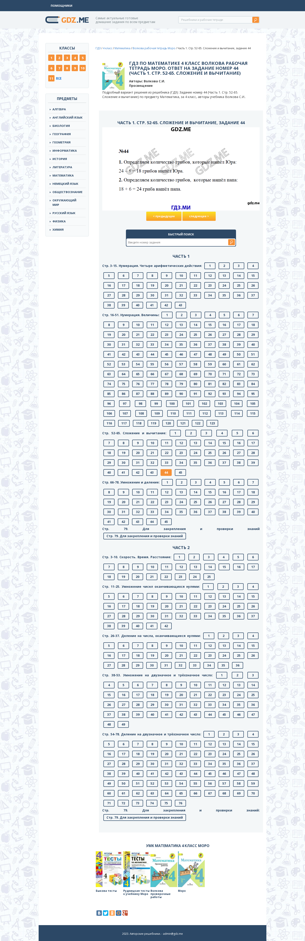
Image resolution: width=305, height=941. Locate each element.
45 (166, 354)
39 (123, 305)
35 (224, 295)
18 (138, 285)
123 (212, 423)
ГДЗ (98, 48)
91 (195, 394)
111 (189, 413)
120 (168, 423)
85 (109, 394)
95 (253, 394)
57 (181, 364)
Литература (62, 167)
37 (253, 295)
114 (237, 413)
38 (109, 305)
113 (221, 413)
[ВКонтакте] (99, 913)
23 (210, 285)
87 (138, 394)
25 (238, 285)
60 (224, 364)
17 (123, 285)
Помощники (61, 6)
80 (195, 384)
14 (238, 275)
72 (238, 374)
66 (152, 374)
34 (210, 295)
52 (109, 364)
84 (253, 384)
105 (252, 403)
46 (181, 354)
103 (220, 403)
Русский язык (63, 213)
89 (166, 394)
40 (137, 305)
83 (238, 384)
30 (152, 295)
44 (152, 354)
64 (123, 374)
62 (253, 364)
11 (51, 78)
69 (195, 374)
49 (224, 354)
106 (109, 413)
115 (252, 413)
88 (152, 394)
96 (109, 403)
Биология (61, 126)
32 (181, 295)
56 (166, 364)
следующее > (199, 216)
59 (210, 364)
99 (156, 403)
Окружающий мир (64, 202)
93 (224, 394)
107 (125, 413)
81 (210, 384)
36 (238, 295)
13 (224, 275)
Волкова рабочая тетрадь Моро (154, 48)
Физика (59, 221)
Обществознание (67, 192)
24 (224, 285)
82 (224, 384)
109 (157, 413)
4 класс (107, 48)
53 (123, 364)
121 (183, 423)
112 (205, 413)
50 (238, 354)
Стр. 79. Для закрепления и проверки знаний (145, 536)
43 (180, 305)
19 (152, 285)
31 (166, 295)
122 (197, 423)
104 (236, 403)
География (61, 134)
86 (123, 394)
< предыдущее (164, 216)
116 (109, 423)
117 (124, 423)
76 (138, 384)
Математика (63, 175)
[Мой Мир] (118, 913)
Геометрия (61, 142)
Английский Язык (67, 117)
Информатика (64, 151)
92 (210, 394)
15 (253, 275)
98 (140, 403)
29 (138, 295)
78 (166, 384)
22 (195, 285)
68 (181, 374)
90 (181, 394)
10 (83, 68)
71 (224, 374)
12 (210, 275)
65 (138, 374)
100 (172, 403)
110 (173, 413)
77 (152, 384)
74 (109, 384)
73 (253, 374)
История (59, 159)
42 (166, 305)
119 (153, 423)
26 (253, 285)
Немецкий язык (65, 184)
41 (152, 305)
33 (195, 295)
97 (124, 403)
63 (109, 374)
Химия (58, 230)
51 (253, 354)
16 (109, 285)
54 (138, 364)
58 (195, 364)
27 (109, 295)
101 (188, 403)
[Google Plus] (125, 913)
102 (204, 403)
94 (238, 394)
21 (181, 285)
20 (166, 285)
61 (238, 364)
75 (123, 384)
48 (210, 354)
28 (123, 295)
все (58, 78)
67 (166, 374)
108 (141, 413)
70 (210, 374)
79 (181, 384)
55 (152, 364)
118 (138, 423)
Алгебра (59, 109)
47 (195, 354)
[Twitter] (105, 913)
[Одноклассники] (112, 913)
